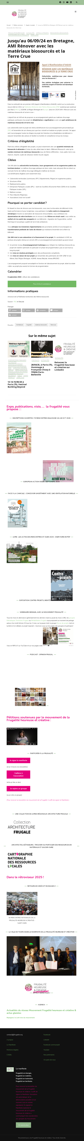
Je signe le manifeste (18, 760)
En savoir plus (23, 1125)
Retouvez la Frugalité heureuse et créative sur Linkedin (64, 366)
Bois (9, 368)
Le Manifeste (11, 1045)
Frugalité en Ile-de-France (18, 372)
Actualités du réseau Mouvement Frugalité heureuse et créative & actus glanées (41, 1012)
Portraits (35, 360)
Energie (11, 370)
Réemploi (11, 377)
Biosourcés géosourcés (59, 33)
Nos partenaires (49, 1055)
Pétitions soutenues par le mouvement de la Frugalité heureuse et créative (38, 718)
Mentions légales (12, 1050)
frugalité (29, 325)
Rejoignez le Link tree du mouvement (21, 1018)
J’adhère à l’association (18, 774)
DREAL (17, 110)
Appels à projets (42, 33)
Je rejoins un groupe (18, 788)
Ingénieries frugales (15, 374)
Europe (45, 110)
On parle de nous (50, 1060)
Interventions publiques (17, 360)
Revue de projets (63, 623)
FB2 (15, 302)
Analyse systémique (15, 364)
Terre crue (34, 35)
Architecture (19, 325)
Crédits (9, 1055)
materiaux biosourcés (41, 325)
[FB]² (9, 130)
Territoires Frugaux (22, 620)
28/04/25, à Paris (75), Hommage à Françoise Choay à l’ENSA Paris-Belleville (42, 369)
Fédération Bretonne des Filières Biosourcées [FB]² (42, 107)
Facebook (47, 1035)
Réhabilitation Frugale (38, 620)
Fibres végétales (21, 370)
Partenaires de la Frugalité (18, 35)
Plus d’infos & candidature (42, 284)
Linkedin (46, 1040)
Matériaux (12, 375)
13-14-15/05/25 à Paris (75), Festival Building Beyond (17, 384)
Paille (20, 375)
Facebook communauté (52, 1045)
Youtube (46, 1050)
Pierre (25, 375)
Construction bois (20, 368)
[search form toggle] (76, 2)
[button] (14, 310)
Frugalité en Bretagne (16, 33)
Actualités (30, 33)
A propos (10, 1040)
